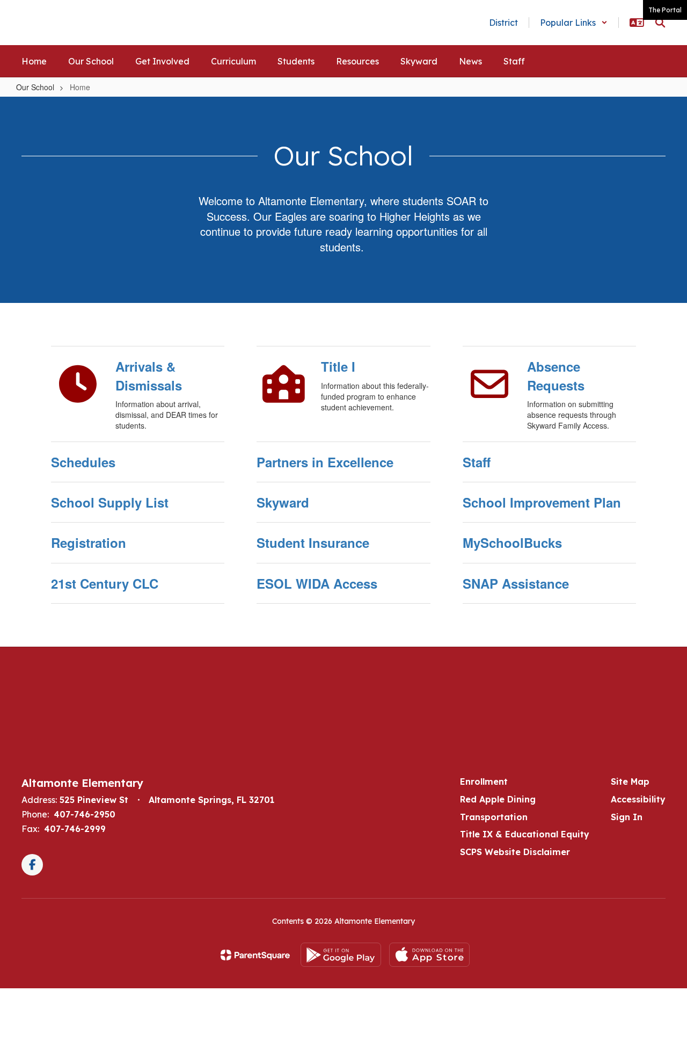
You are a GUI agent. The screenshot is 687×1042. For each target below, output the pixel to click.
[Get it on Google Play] (341, 955)
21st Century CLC (104, 583)
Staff (477, 462)
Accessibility (638, 799)
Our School (35, 87)
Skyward (283, 502)
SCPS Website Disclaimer (515, 851)
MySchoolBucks (512, 542)
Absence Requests (555, 375)
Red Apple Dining (498, 799)
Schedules (83, 462)
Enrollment (484, 781)
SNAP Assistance (516, 583)
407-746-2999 (75, 828)
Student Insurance (313, 542)
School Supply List (110, 502)
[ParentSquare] (255, 955)
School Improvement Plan (542, 502)
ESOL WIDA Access (317, 583)
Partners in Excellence (325, 462)
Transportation (494, 817)
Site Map (630, 781)
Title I (338, 366)
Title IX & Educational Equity (524, 834)
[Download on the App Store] (429, 955)
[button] (574, 22)
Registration (88, 542)
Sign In (626, 817)
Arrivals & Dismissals (148, 375)
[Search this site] (660, 22)
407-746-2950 (84, 814)
